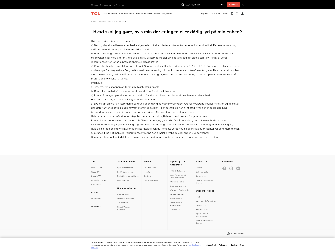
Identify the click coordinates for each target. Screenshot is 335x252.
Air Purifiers (122, 202)
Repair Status (176, 198)
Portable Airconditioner (128, 176)
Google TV (96, 176)
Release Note (202, 209)
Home (93, 21)
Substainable (202, 172)
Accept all (211, 245)
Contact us (201, 176)
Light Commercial (125, 172)
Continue (233, 5)
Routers (147, 176)
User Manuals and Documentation (178, 176)
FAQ (198, 197)
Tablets (147, 172)
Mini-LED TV (97, 168)
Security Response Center (204, 181)
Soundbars (96, 198)
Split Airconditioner (126, 168)
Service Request (177, 194)
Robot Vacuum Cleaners (124, 208)
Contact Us (175, 209)
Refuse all (223, 245)
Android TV (96, 184)
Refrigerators (123, 194)
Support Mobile (106, 21)
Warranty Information (206, 201)
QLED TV (95, 172)
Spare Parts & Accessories (176, 203)
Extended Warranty (179, 186)
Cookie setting (237, 245)
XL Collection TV (99, 180)
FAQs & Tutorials (177, 171)
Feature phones (151, 180)
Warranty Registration (180, 190)
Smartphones (150, 168)
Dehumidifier (123, 180)
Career (199, 168)
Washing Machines (125, 198)
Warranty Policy (177, 182)
